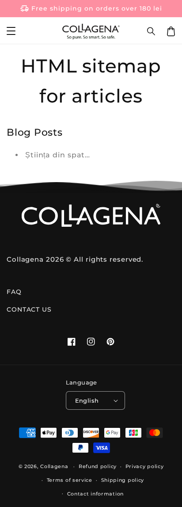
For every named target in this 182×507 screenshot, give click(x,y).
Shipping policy (122, 480)
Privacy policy (144, 466)
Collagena (54, 466)
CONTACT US (29, 309)
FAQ (14, 292)
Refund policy (98, 466)
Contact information (95, 494)
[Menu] (11, 31)
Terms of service (69, 480)
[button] (151, 31)
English (87, 400)
